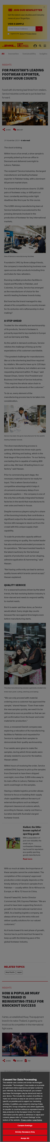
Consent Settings (25, 1125)
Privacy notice (26, 1120)
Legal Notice (37, 1120)
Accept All (25, 1138)
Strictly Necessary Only (25, 1132)
